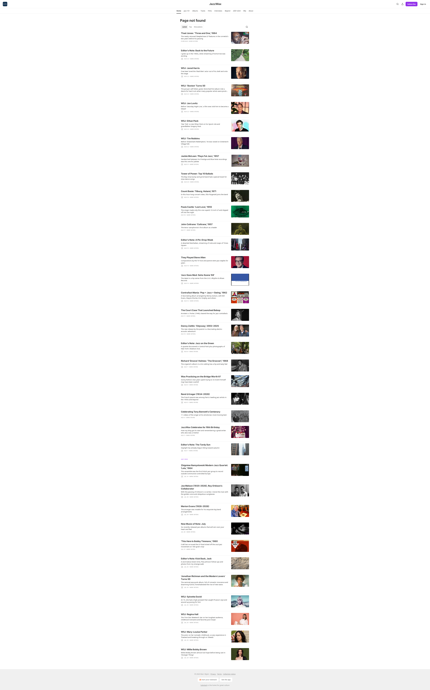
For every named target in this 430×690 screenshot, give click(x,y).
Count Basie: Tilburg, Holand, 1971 (198, 191)
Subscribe (411, 4)
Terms (219, 674)
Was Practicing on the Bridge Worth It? (201, 376)
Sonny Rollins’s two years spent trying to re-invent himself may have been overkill (203, 381)
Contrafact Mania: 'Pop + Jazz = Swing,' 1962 (204, 292)
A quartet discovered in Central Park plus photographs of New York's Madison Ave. (203, 347)
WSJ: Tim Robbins (190, 138)
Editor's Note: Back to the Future (197, 50)
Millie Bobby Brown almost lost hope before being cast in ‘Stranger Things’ (203, 653)
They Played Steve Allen (193, 257)
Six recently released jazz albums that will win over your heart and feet (202, 528)
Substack (204, 685)
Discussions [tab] (198, 27)
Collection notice (229, 674)
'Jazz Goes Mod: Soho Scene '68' (197, 275)
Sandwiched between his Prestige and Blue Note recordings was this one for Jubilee (204, 160)
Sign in (423, 4)
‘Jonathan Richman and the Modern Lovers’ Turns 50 (203, 577)
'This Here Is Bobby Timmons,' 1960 (199, 541)
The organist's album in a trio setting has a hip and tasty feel (204, 364)
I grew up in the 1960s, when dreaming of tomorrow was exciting (203, 55)
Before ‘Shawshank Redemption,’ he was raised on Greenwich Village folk (204, 142)
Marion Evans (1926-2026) (195, 506)
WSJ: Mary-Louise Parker (194, 632)
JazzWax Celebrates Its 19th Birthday (200, 427)
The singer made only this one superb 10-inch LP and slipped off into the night (204, 211)
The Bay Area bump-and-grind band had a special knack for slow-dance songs (204, 178)
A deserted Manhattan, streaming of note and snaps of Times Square (204, 244)
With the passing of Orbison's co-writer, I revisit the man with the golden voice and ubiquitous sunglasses (204, 493)
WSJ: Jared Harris (190, 68)
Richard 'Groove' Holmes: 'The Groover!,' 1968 (204, 361)
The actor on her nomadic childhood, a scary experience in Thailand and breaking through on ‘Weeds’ (203, 636)
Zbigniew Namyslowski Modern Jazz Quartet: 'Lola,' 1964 (204, 467)
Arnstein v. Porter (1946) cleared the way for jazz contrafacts (204, 313)
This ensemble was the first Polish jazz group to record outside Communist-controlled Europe (202, 472)
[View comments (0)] (198, 79)
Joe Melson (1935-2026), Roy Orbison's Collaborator (201, 487)
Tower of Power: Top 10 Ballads (197, 173)
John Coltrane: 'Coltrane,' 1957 (197, 224)
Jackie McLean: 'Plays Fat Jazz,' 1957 (200, 156)
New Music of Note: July (193, 524)
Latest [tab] (184, 27)
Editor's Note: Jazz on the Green (197, 343)
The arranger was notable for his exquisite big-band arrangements (201, 510)
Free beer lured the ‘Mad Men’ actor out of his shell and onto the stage (204, 72)
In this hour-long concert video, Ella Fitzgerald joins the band (204, 194)
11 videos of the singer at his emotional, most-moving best (204, 415)
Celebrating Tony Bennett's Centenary (200, 411)
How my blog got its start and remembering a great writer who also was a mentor (203, 431)
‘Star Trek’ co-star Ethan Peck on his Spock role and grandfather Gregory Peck (200, 125)
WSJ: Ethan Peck (189, 121)
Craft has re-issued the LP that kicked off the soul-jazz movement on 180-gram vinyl (201, 545)
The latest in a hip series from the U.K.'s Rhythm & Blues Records (202, 279)
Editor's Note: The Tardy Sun (195, 444)
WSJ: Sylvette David (191, 596)
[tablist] (192, 27)
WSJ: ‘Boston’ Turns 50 (193, 85)
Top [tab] (190, 27)
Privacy (213, 674)
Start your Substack (209, 680)
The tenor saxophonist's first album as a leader (199, 227)
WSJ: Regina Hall (189, 614)
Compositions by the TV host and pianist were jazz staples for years (204, 261)
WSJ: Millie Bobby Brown (194, 649)
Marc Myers (193, 41)
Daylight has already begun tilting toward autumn (200, 448)
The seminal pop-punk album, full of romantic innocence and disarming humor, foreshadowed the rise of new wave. (204, 583)
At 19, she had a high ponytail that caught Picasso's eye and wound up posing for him (204, 601)
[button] (178, 11)
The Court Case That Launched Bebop (200, 310)
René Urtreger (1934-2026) (195, 394)
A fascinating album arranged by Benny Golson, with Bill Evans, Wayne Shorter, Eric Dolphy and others (203, 297)
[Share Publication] (402, 4)
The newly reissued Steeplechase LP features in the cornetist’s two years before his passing (204, 37)
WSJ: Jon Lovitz (189, 103)
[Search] (397, 4)
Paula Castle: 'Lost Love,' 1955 (196, 207)
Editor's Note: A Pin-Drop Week (197, 240)
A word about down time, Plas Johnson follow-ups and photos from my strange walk (202, 563)
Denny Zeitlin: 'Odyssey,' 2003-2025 (200, 326)
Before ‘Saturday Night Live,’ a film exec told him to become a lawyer (204, 107)
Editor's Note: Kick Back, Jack (196, 558)
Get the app (226, 680)
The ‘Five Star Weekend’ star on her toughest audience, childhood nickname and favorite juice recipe (202, 618)
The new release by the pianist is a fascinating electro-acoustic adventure (201, 330)
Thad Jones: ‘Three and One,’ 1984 (199, 33)
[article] (215, 38)
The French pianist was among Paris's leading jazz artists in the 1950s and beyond (203, 398)
